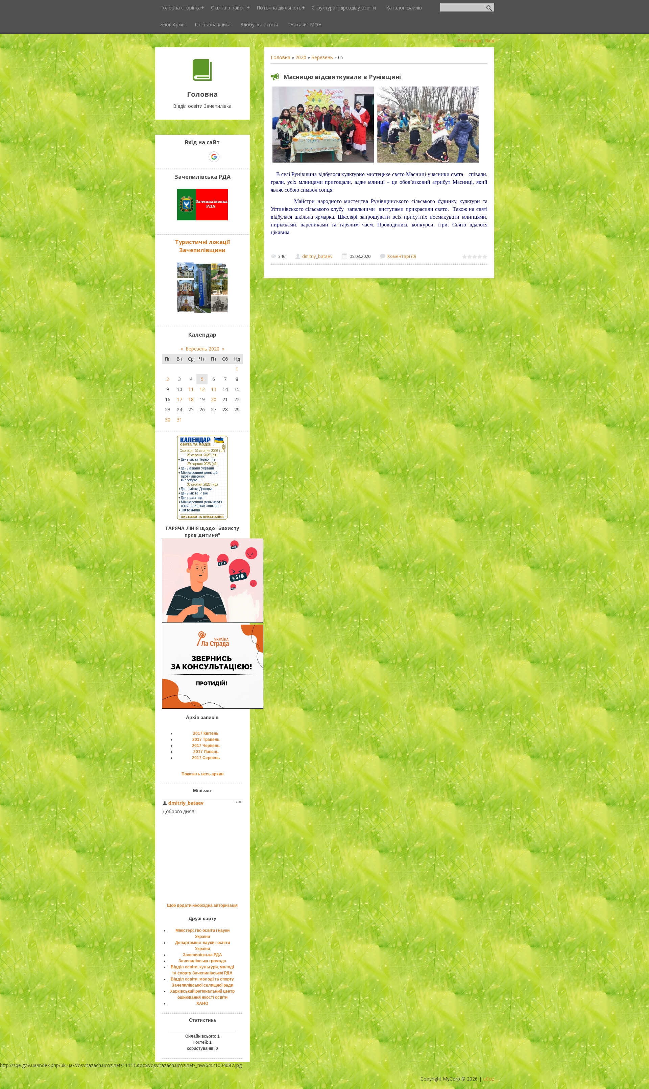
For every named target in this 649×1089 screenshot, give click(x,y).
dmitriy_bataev (317, 256)
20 (213, 399)
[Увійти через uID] (191, 157)
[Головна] (202, 79)
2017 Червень (205, 745)
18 (191, 399)
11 (191, 389)
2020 (300, 57)
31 (179, 419)
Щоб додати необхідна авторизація (202, 905)
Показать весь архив (202, 774)
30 (167, 419)
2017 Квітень (205, 733)
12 (202, 389)
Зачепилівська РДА (202, 954)
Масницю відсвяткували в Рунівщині (342, 77)
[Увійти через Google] (214, 156)
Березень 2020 (202, 348)
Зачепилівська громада (202, 961)
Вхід (489, 41)
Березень (322, 57)
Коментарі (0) (401, 256)
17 (179, 399)
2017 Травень (205, 739)
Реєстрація (469, 41)
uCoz (488, 1078)
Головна (280, 57)
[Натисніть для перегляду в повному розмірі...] (323, 162)
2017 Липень (205, 751)
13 (213, 389)
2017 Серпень (206, 757)
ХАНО (202, 1003)
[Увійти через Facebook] (202, 157)
